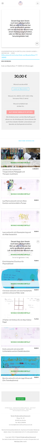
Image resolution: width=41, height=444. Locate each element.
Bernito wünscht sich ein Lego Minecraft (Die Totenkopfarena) (17, 379)
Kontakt (33, 408)
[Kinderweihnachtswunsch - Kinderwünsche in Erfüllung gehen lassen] (20, 3)
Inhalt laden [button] (20, 399)
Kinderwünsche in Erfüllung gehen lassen (19, 51)
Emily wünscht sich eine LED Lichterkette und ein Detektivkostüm (16, 350)
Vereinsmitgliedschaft (17, 409)
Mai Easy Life (18, 441)
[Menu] (2, 3)
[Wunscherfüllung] (37, 3)
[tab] (20, 61)
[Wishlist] (37, 44)
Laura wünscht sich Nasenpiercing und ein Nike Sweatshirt (16, 233)
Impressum (8, 408)
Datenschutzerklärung (21, 408)
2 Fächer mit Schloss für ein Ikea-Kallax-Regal (17, 321)
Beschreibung (6, 61)
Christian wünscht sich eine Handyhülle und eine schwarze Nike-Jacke (17, 292)
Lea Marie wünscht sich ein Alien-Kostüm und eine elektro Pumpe (14, 202)
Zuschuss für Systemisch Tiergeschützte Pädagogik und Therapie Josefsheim (13, 172)
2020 (13, 53)
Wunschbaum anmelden (21, 410)
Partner (28, 409)
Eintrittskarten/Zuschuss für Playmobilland (13, 262)
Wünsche (5, 53)
